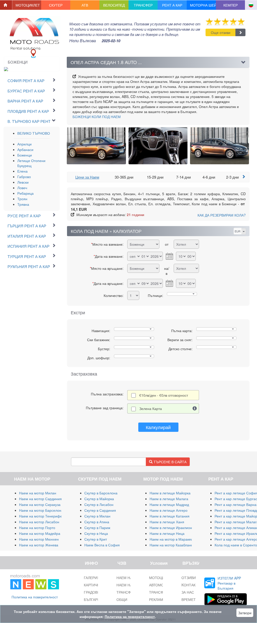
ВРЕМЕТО (189, 599)
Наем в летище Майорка (170, 492)
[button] (26, 5)
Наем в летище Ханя (167, 521)
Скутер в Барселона (100, 492)
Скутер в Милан (97, 515)
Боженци (24, 155)
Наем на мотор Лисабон (39, 521)
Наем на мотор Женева (38, 544)
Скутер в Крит (95, 539)
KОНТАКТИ (190, 584)
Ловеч (22, 187)
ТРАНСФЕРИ (159, 592)
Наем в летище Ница (167, 533)
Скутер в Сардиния (100, 510)
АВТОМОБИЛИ (161, 584)
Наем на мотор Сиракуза (39, 504)
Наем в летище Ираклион (171, 527)
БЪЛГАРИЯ (93, 599)
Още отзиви (220, 32)
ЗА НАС (187, 592)
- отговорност (163, 395)
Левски (23, 182)
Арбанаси (25, 149)
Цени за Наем (87, 177)
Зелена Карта (150, 408)
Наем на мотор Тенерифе (40, 515)
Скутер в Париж (97, 527)
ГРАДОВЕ (92, 592)
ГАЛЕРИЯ (92, 577)
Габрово (24, 176)
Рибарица (25, 193)
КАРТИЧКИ (93, 584)
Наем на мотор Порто (37, 527)
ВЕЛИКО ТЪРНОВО (33, 133)
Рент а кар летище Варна (235, 504)
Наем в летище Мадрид (169, 504)
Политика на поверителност (35, 596)
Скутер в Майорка (99, 498)
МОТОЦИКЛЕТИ (162, 577)
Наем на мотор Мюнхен (39, 539)
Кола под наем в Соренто (236, 544)
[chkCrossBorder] (194, 408)
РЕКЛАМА (157, 599)
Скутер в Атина (96, 521)
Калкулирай (158, 427)
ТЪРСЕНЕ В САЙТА (169, 461)
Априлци (24, 143)
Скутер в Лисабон (98, 504)
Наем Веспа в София (102, 544)
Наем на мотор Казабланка (172, 544)
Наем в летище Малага (169, 498)
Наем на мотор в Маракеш (172, 539)
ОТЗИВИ (188, 577)
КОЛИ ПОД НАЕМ (97, 116)
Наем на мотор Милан (37, 492)
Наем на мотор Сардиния (40, 498)
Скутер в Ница (96, 533)
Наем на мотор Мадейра (39, 533)
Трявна (23, 204)
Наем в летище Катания (169, 515)
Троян (22, 198)
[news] (34, 580)
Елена (22, 171)
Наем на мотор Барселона (41, 510)
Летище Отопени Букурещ (31, 163)
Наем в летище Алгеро (168, 510)
